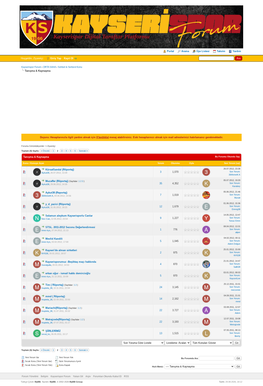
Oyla (191, 163)
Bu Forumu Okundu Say (227, 156)
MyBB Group (76, 382)
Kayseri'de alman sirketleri (61, 250)
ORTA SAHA (49, 67)
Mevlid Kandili (54, 238)
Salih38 (237, 267)
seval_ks (46, 334)
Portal (170, 51)
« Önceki (45, 151)
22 (160, 310)
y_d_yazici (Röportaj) (57, 204)
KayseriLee (235, 278)
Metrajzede (235, 324)
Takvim (221, 51)
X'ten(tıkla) (102, 137)
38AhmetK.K (234, 174)
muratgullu (46, 265)
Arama (185, 51)
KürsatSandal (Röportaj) (59, 169)
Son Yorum (229, 163)
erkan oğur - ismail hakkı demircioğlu (67, 273)
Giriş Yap (55, 58)
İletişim (44, 376)
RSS (126, 376)
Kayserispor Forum (31, 67)
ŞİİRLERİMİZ (53, 331)
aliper (237, 232)
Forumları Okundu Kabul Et (107, 376)
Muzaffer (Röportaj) (56, 181)
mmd (238, 301)
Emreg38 (236, 209)
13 (160, 333)
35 (160, 183)
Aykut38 (45, 173)
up (238, 163)
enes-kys (46, 230)
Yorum (160, 163)
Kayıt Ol (68, 58)
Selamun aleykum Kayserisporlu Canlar (69, 215)
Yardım (237, 51)
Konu (25, 163)
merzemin (235, 290)
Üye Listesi (202, 51)
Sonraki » (83, 151)
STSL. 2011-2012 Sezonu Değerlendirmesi (70, 227)
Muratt (237, 198)
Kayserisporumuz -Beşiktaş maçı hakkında (70, 261)
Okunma (175, 163)
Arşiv (88, 376)
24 (160, 287)
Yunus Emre (234, 221)
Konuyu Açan (37, 163)
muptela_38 (47, 288)
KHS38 (45, 253)
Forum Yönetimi (30, 376)
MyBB (38, 382)
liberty (237, 336)
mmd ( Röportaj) (55, 296)
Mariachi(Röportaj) (56, 307)
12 (160, 206)
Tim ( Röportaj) (54, 284)
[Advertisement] (131, 101)
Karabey (236, 186)
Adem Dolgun (234, 244)
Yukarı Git (78, 376)
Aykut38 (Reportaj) (56, 192)
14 (160, 298)
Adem (237, 313)
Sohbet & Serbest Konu (70, 67)
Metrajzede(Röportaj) (57, 319)
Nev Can (46, 219)
